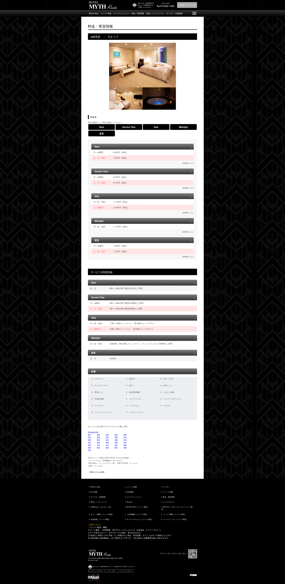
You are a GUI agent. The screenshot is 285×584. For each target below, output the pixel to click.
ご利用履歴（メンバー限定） (138, 514)
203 (107, 434)
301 (107, 437)
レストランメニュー (121, 13)
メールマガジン (169, 502)
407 (125, 442)
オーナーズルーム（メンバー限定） (140, 519)
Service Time (128, 127)
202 (98, 434)
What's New (93, 13)
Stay (156, 127)
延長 (102, 133)
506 (107, 447)
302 (116, 437)
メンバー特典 (106, 13)
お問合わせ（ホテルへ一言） (101, 507)
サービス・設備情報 (174, 13)
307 (107, 440)
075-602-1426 (93, 560)
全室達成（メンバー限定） (101, 519)
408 (89, 445)
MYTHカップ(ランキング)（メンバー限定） (177, 508)
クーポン (166, 487)
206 (125, 434)
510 (89, 450)
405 (107, 442)
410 (98, 445)
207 (89, 437)
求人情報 (94, 492)
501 (116, 445)
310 (125, 440)
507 (116, 447)
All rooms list (93, 432)
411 (107, 445)
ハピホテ (113, 571)
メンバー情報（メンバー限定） (174, 514)
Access (129, 502)
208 (98, 437)
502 (125, 445)
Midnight (183, 127)
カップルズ (127, 571)
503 (89, 447)
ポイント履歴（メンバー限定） (102, 514)
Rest (101, 127)
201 (89, 434)
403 (98, 442)
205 (116, 434)
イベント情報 (168, 492)
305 (89, 440)
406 (116, 442)
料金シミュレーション (155, 13)
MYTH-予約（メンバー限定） (138, 507)
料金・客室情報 (138, 13)
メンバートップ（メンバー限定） (175, 519)
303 (125, 437)
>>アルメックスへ (94, 581)
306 (98, 440)
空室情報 (130, 492)
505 (98, 447)
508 (125, 447)
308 (116, 440)
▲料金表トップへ (188, 163)
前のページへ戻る (97, 472)
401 (89, 442)
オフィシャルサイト (97, 571)
